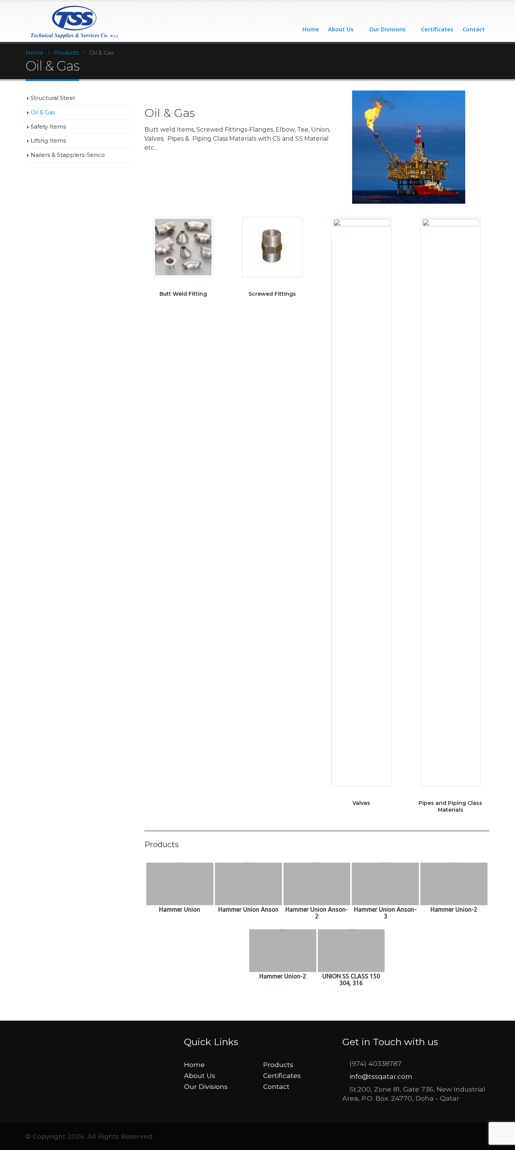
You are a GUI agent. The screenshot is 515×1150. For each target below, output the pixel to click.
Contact (474, 29)
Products (278, 1065)
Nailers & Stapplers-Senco (68, 155)
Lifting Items (48, 140)
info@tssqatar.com (380, 1076)
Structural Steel (53, 98)
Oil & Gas (43, 112)
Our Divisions (387, 29)
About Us (341, 29)
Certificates (437, 29)
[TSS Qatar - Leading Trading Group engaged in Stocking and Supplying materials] (75, 22)
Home (310, 29)
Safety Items (48, 126)
